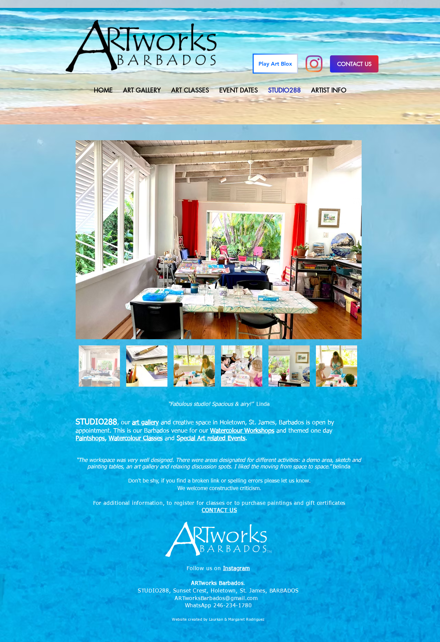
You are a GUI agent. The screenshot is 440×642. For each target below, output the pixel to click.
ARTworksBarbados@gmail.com (216, 598)
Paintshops (90, 438)
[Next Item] (350, 239)
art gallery (145, 423)
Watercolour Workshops (242, 431)
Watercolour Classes (136, 438)
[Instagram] (314, 63)
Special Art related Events (211, 438)
